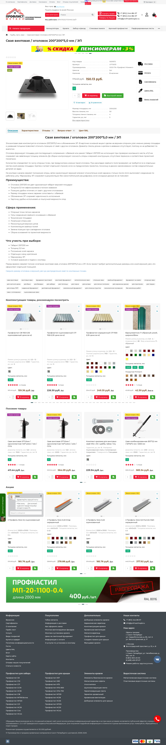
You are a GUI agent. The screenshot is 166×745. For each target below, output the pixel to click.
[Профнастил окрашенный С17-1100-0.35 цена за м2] (102, 317)
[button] (75, 53)
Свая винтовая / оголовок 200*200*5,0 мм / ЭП (83, 137)
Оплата (52, 2)
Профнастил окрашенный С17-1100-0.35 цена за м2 (102, 334)
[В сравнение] (39, 311)
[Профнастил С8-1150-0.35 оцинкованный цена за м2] (24, 317)
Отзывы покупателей (70, 2)
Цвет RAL (83, 130)
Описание (13, 130)
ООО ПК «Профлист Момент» (121, 67)
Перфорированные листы (142, 28)
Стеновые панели (97, 28)
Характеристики (30, 130)
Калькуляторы (52, 28)
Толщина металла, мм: (82, 84)
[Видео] (83, 49)
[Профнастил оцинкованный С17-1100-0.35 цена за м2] (63, 317)
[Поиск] (92, 15)
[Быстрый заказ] (35, 397)
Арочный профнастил (118, 28)
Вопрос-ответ (66, 130)
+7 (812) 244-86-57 (128, 13)
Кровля (66, 28)
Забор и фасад (79, 28)
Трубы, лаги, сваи (17, 35)
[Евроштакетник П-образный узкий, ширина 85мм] (141, 317)
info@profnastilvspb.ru (129, 19)
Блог (58, 2)
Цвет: (10, 368)
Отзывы (47, 130)
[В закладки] (39, 306)
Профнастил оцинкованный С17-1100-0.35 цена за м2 (62, 334)
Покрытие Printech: (133, 372)
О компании (10, 2)
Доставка (33, 2)
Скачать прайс (108, 14)
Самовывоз (43, 2)
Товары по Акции (107, 18)
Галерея (84, 2)
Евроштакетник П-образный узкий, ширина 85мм (141, 334)
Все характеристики (80, 120)
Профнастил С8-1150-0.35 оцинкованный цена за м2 (20, 334)
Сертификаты (22, 2)
